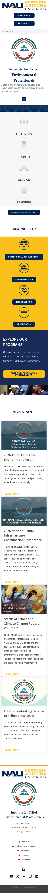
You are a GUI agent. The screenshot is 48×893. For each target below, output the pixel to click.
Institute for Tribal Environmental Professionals (24, 74)
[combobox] (24, 31)
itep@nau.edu (24, 831)
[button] (24, 99)
